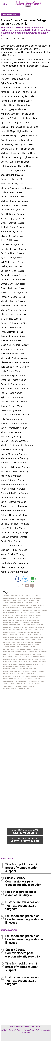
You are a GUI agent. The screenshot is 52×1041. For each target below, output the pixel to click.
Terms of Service (23, 1030)
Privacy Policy (35, 1030)
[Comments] (33, 579)
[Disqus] (26, 723)
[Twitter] (25, 579)
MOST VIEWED (7, 858)
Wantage (4, 39)
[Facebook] (18, 579)
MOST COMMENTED (9, 930)
